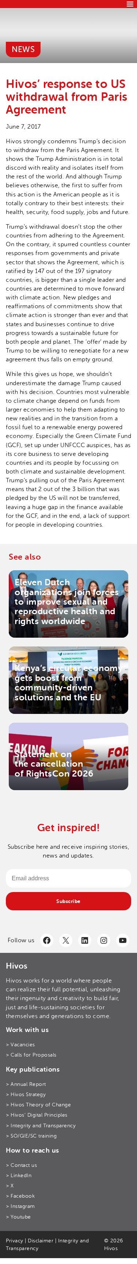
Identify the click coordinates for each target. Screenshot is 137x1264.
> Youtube (18, 1217)
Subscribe (68, 901)
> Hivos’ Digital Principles (37, 1115)
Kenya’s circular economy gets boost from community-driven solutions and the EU (68, 682)
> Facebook (20, 1196)
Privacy (14, 1240)
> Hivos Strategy (26, 1094)
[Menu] (130, 4)
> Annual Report (26, 1084)
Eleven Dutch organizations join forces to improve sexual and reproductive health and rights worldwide (67, 602)
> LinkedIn (18, 1175)
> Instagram (20, 1206)
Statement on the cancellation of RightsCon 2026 (54, 763)
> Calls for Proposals (31, 1055)
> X (10, 1186)
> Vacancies (20, 1044)
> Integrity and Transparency (41, 1125)
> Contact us (21, 1165)
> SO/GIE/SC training (31, 1136)
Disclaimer (40, 1240)
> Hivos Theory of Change (38, 1105)
